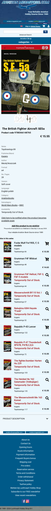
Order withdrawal (25, 477)
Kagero (4, 156)
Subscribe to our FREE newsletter (25, 491)
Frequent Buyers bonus (25, 458)
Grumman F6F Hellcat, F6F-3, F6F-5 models (29, 275)
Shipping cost (25, 462)
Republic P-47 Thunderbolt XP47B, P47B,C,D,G (27, 343)
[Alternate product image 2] (32, 123)
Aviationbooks (7, 198)
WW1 (21, 205)
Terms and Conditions (25, 473)
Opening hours (25, 447)
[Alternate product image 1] (19, 123)
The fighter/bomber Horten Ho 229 (28, 362)
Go (45, 31)
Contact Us (25, 443)
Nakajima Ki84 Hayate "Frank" (25, 309)
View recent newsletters (25, 495)
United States (35, 26)
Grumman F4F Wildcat (25, 258)
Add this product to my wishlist (25, 226)
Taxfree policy (26, 484)
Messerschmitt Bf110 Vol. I (28, 292)
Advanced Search (25, 35)
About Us (26, 440)
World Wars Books (9, 205)
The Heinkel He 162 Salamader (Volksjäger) (26, 380)
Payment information (25, 454)
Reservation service (25, 469)
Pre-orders (25, 466)
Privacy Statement (25, 480)
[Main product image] (25, 113)
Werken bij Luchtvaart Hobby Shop (25, 488)
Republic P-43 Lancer (25, 326)
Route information (26, 451)
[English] (21, 26)
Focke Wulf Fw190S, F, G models (26, 244)
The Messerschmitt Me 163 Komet (28, 399)
